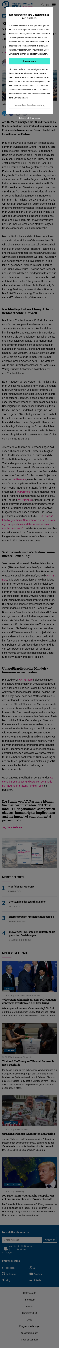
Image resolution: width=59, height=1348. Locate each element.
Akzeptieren (29, 61)
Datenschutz (24, 118)
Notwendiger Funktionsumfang (29, 105)
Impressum (35, 118)
